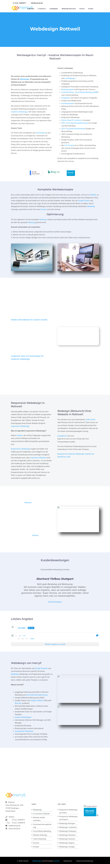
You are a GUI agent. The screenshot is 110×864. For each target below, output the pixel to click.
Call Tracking (69, 145)
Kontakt (90, 8)
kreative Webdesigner (23, 717)
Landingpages (53, 8)
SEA (63, 129)
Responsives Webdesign (20, 449)
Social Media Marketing (84, 92)
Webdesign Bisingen (67, 823)
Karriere (82, 8)
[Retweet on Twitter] (23, 639)
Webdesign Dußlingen (67, 831)
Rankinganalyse (67, 89)
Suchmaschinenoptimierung (77, 123)
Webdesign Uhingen (67, 847)
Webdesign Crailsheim (68, 827)
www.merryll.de (14, 829)
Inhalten (20, 435)
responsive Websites (38, 458)
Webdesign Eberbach (67, 835)
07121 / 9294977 (18, 820)
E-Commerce (77, 120)
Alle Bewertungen (55, 602)
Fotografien (65, 98)
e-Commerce (42, 8)
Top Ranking (41, 133)
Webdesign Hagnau (66, 843)
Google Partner (84, 201)
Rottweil (93, 195)
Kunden (43, 209)
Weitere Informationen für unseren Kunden (29, 320)
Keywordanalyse (67, 103)
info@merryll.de (14, 826)
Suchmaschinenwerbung (75, 129)
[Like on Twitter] (27, 639)
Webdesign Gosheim (67, 839)
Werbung (42, 219)
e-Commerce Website (41, 814)
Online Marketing (39, 839)
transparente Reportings (24, 731)
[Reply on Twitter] (19, 639)
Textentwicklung (67, 92)
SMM (96, 92)
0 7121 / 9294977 (19, 3)
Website (35, 535)
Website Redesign (40, 835)
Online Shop (66, 120)
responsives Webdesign (20, 426)
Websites (27, 503)
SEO (63, 123)
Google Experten (41, 668)
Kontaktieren (62, 436)
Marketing (91, 206)
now (24, 635)
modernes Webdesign (19, 112)
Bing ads (18, 703)
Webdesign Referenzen (69, 8)
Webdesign (30, 8)
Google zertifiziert (37, 700)
